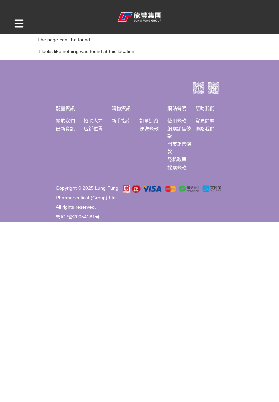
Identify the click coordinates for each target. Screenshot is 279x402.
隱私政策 (176, 159)
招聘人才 (93, 120)
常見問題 (204, 120)
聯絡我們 (204, 129)
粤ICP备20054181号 (78, 216)
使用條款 (176, 120)
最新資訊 (65, 129)
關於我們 (65, 120)
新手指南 (121, 120)
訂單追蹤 (149, 120)
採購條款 (176, 167)
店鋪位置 (93, 129)
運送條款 (149, 129)
